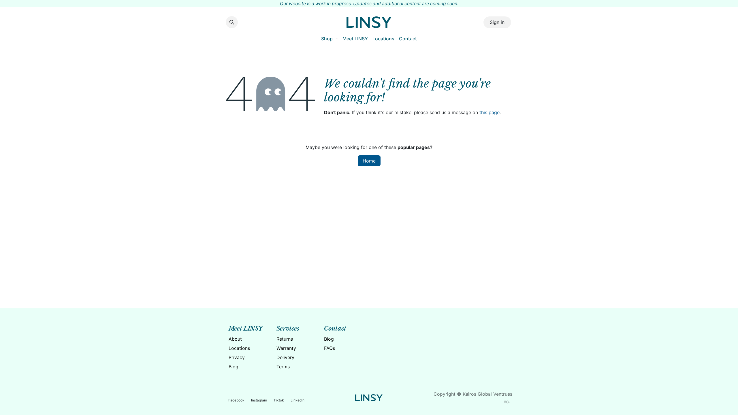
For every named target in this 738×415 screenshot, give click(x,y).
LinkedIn (297, 400)
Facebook (236, 400)
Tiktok (279, 400)
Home (369, 161)
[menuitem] (329, 38)
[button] (232, 22)
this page (489, 112)
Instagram (259, 400)
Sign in (497, 22)
